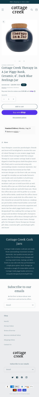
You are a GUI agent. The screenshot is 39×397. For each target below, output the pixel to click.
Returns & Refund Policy (12, 335)
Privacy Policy (9, 326)
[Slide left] (15, 61)
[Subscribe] (32, 305)
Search (6, 321)
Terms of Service (9, 330)
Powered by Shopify (25, 393)
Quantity (4, 95)
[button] (2, 9)
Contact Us (7, 344)
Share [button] (6, 142)
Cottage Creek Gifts (16, 393)
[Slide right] (24, 61)
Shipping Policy (9, 340)
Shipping (4, 87)
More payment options (19, 117)
